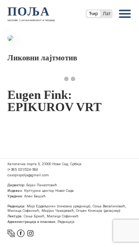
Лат (106, 13)
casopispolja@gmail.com (28, 175)
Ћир (93, 13)
